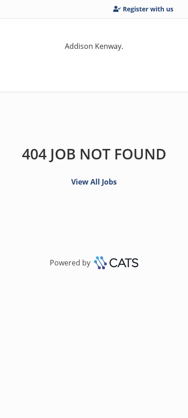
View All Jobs (94, 182)
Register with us (148, 9)
